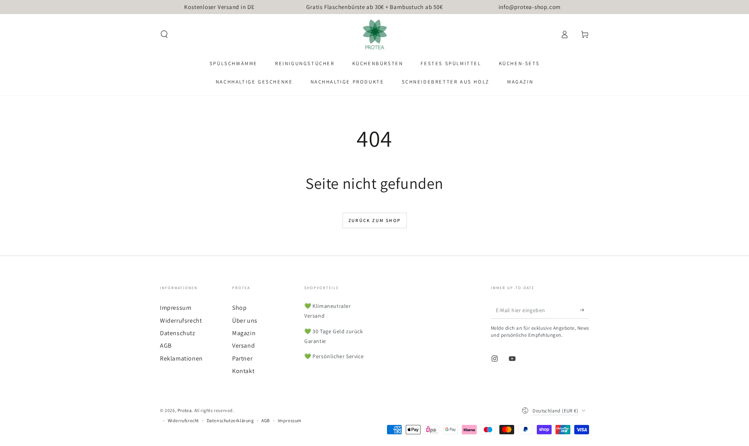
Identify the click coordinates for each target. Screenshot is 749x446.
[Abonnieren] (584, 309)
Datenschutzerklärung (230, 420)
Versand (243, 345)
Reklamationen (181, 358)
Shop (239, 308)
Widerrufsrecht (181, 320)
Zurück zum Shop (374, 220)
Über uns (244, 320)
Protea (184, 410)
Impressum (175, 308)
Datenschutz (177, 333)
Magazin (244, 333)
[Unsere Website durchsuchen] (164, 34)
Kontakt (243, 371)
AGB (166, 345)
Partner (242, 358)
